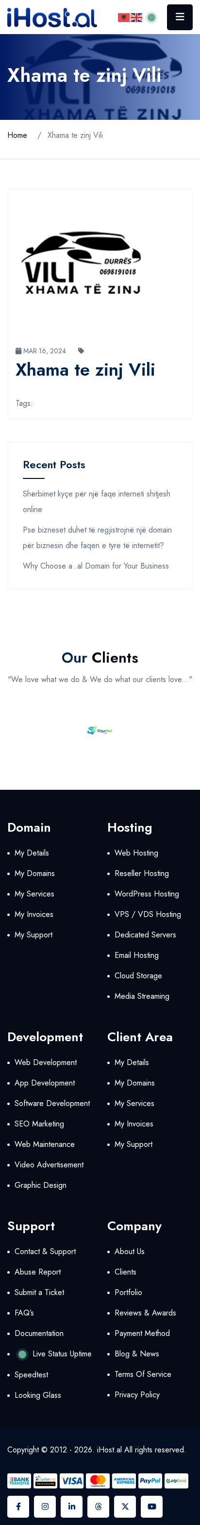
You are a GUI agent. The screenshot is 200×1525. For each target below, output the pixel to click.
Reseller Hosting (142, 873)
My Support (33, 934)
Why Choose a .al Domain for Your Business (96, 566)
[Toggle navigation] (180, 17)
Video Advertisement (49, 1164)
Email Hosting (137, 955)
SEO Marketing (39, 1123)
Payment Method (142, 1333)
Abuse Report (38, 1271)
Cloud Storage (138, 975)
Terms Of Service (143, 1374)
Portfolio (128, 1292)
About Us (130, 1251)
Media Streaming (142, 996)
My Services (34, 893)
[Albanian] (124, 16)
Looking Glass (38, 1395)
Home (17, 135)
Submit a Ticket (39, 1292)
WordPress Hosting (147, 893)
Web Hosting (136, 852)
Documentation (39, 1333)
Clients (125, 1271)
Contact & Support (45, 1251)
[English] (137, 16)
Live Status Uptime (61, 1353)
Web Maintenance (45, 1144)
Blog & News (137, 1353)
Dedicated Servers (145, 934)
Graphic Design (41, 1185)
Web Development (46, 1062)
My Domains (35, 873)
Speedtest (31, 1374)
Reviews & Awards (145, 1312)
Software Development (52, 1103)
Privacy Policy (137, 1394)
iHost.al (109, 1449)
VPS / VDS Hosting (148, 914)
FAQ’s (24, 1312)
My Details (32, 852)
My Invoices (34, 914)
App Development (45, 1082)
